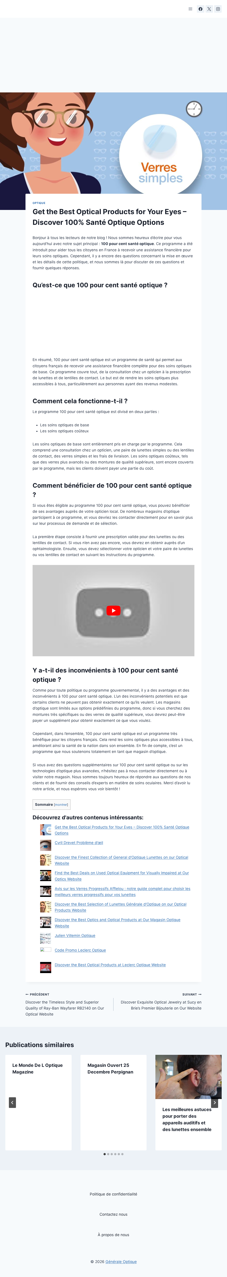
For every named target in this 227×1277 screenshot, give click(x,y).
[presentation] (188, 1077)
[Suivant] (214, 1102)
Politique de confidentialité (113, 1194)
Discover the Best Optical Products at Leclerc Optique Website (110, 965)
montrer (61, 805)
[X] (209, 9)
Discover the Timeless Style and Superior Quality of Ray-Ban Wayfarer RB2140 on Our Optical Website (64, 1004)
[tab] (105, 1154)
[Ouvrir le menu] (190, 8)
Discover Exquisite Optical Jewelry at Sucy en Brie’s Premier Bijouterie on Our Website (161, 1001)
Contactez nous (113, 1214)
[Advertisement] (113, 59)
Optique (39, 203)
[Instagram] (218, 9)
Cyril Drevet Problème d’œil (79, 842)
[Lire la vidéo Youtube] (113, 610)
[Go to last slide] (12, 1102)
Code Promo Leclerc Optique (80, 950)
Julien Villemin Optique (75, 935)
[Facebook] (200, 9)
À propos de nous (113, 1235)
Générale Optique (121, 1261)
